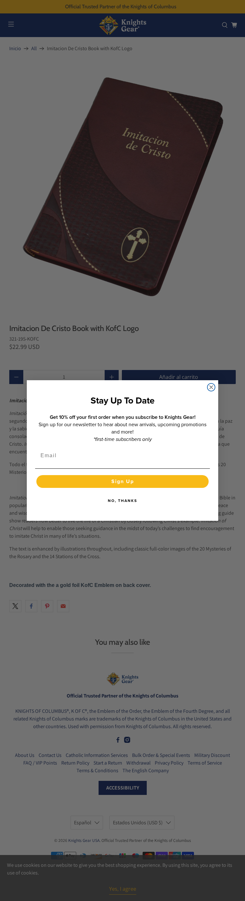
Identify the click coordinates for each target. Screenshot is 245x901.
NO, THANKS (122, 501)
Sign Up (122, 481)
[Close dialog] (211, 387)
